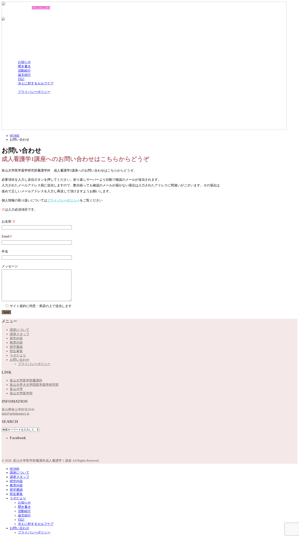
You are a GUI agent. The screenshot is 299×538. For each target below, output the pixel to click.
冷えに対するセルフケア (36, 83)
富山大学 (16, 389)
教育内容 (16, 45)
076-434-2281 (41, 8)
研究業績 (16, 49)
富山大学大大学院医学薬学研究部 (34, 384)
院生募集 (16, 53)
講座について (19, 32)
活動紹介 (24, 70)
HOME (15, 28)
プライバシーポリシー (34, 92)
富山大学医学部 (21, 393)
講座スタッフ (19, 36)
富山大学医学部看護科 (26, 380)
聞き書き (24, 66)
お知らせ (24, 62)
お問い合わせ (19, 87)
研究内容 (16, 40)
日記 (21, 79)
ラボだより (18, 57)
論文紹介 (24, 75)
